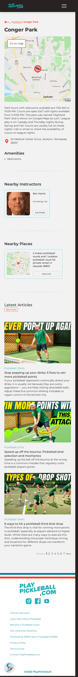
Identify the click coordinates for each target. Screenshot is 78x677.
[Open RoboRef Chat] (9, 667)
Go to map (16, 43)
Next (68, 553)
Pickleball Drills (14, 447)
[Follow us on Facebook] (37, 602)
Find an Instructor (20, 613)
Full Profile (40, 213)
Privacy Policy (18, 642)
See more (11, 309)
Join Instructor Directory (23, 630)
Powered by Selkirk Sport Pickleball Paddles (34, 636)
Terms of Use (17, 648)
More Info (46, 274)
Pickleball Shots (14, 368)
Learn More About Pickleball (25, 619)
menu (64, 6)
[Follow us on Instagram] (28, 602)
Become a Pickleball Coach (25, 624)
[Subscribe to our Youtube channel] (46, 601)
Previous (40, 553)
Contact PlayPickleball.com (25, 654)
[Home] (16, 6)
